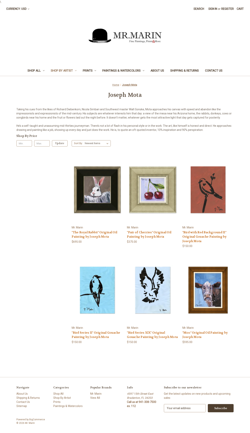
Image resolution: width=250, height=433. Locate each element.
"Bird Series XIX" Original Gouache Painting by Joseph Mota (152, 335)
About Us (157, 70)
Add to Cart (97, 196)
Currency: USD (16, 8)
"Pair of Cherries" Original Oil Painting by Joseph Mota (149, 234)
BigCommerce (37, 419)
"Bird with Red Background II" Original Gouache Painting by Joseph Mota (204, 236)
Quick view (97, 182)
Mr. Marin (96, 393)
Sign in (212, 8)
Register (227, 8)
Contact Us (213, 70)
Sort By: (78, 143)
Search (199, 8)
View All (95, 397)
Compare (96, 189)
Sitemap (21, 406)
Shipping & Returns (184, 70)
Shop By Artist (62, 70)
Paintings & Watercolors (121, 70)
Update (59, 143)
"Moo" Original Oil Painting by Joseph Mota (205, 335)
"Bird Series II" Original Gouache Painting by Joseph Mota (96, 335)
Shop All (34, 70)
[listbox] (97, 143)
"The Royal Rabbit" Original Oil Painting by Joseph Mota (94, 234)
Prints (88, 70)
